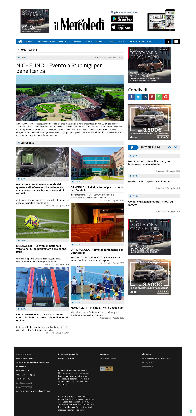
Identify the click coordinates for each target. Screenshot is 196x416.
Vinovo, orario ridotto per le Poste (149, 161)
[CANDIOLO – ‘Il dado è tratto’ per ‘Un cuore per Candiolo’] (97, 163)
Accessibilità (147, 366)
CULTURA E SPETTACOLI (141, 41)
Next (175, 147)
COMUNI (112, 41)
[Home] (19, 41)
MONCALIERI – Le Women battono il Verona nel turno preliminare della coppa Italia (41, 249)
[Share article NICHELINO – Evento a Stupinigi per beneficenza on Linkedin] (145, 97)
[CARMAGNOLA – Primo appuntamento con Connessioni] (97, 222)
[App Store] (122, 27)
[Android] (122, 19)
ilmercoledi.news (23, 354)
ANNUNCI (77, 41)
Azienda (28, 41)
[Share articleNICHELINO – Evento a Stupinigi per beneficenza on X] (138, 97)
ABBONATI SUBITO (45, 41)
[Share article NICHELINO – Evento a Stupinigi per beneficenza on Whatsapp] (159, 97)
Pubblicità (64, 41)
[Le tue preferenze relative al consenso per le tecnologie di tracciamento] (191, 411)
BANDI (88, 41)
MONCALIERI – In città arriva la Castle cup (97, 307)
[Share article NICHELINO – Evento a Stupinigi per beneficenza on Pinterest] (152, 97)
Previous (169, 147)
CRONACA (100, 41)
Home (23, 49)
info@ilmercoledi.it (24, 383)
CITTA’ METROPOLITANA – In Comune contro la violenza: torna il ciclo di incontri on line (42, 317)
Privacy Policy (148, 362)
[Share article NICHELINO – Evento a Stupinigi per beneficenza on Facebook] (131, 97)
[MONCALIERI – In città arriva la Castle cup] (97, 283)
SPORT (122, 41)
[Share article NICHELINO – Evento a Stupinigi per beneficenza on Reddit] (165, 97)
